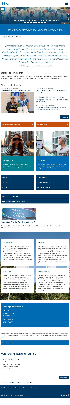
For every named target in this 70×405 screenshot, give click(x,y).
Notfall (35, 387)
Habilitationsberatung (43, 187)
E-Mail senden (8, 315)
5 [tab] (36, 22)
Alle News (64, 117)
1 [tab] (25, 22)
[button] (68, 15)
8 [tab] (45, 22)
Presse (41, 387)
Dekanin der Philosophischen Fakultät (23, 382)
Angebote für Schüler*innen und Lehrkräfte (15, 201)
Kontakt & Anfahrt (7, 343)
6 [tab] (39, 22)
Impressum (10, 387)
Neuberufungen (42, 124)
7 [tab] (42, 22)
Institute (4, 182)
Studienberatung (42, 177)
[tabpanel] (35, 15)
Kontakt (3, 387)
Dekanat (4, 177)
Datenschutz (18, 387)
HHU (2, 37)
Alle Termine (63, 377)
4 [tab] (34, 22)
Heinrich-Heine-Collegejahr (10, 196)
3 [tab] (31, 22)
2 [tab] (28, 22)
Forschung (5, 187)
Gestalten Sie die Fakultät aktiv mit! (18, 222)
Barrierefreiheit (27, 387)
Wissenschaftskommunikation (11, 124)
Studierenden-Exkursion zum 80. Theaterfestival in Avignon (35, 20)
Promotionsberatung (43, 182)
